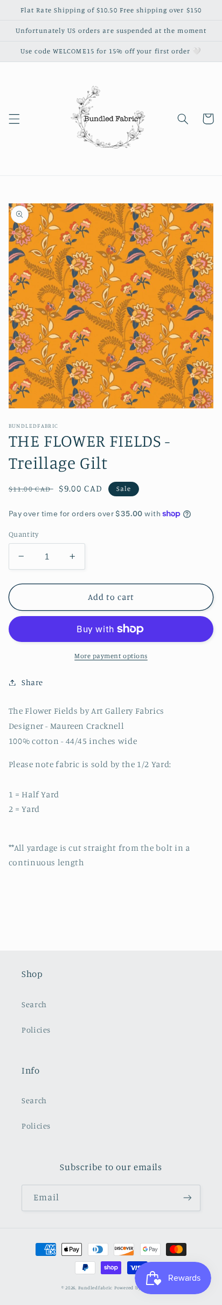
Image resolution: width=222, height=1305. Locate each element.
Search (34, 1004)
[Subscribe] (187, 1198)
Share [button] (32, 682)
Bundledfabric (95, 1287)
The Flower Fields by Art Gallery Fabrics (86, 711)
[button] (14, 118)
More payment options (111, 656)
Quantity (23, 534)
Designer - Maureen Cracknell (66, 726)
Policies (36, 1029)
